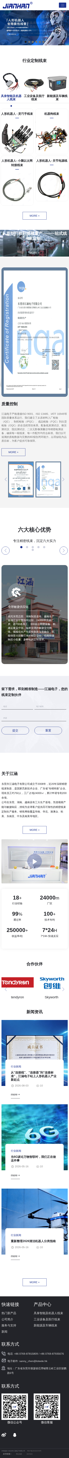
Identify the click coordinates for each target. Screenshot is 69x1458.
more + (35, 215)
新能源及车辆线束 (45, 1325)
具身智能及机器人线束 (48, 1313)
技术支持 (30, 1454)
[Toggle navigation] (62, 5)
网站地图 (19, 1454)
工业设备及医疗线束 (47, 1319)
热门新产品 (8, 1313)
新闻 (4, 1331)
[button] (26, 42)
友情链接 (6, 1454)
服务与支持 (8, 1325)
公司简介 (7, 1319)
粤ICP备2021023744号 (34, 1451)
